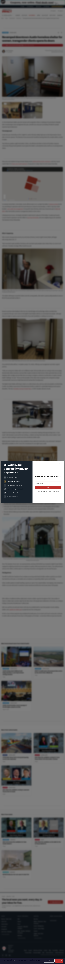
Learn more (13, 961)
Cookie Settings (49, 961)
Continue (48, 487)
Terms (52, 491)
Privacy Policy (57, 491)
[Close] (60, 464)
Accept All (59, 961)
